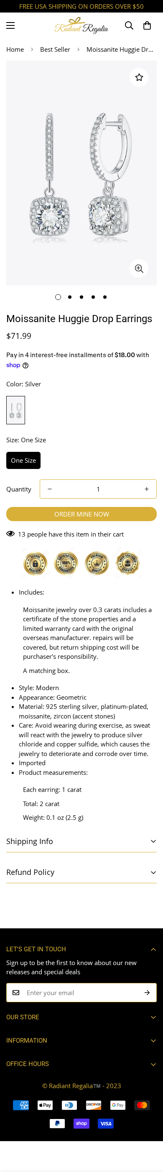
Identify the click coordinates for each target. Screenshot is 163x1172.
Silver (15, 410)
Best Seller (55, 49)
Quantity (18, 489)
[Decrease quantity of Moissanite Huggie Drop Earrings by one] (49, 489)
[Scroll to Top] (148, 1127)
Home (15, 49)
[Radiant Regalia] (81, 25)
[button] (147, 25)
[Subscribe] (147, 992)
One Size (23, 460)
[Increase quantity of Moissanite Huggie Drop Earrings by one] (146, 489)
